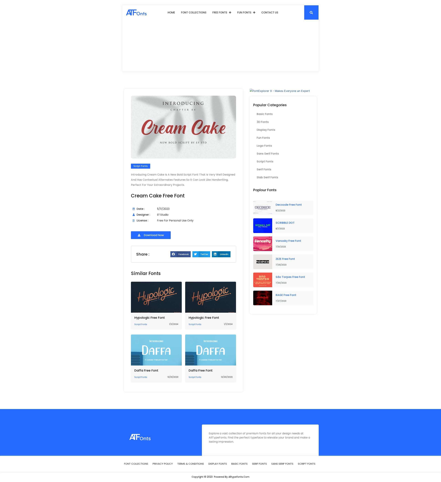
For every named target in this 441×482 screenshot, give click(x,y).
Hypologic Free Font (149, 317)
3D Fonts (263, 122)
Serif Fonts (264, 169)
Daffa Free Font (146, 370)
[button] (311, 12)
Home (171, 12)
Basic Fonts (265, 114)
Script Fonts (265, 161)
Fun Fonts (244, 12)
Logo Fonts (264, 146)
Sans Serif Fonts (268, 154)
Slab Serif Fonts (267, 177)
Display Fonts (266, 130)
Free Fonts (219, 12)
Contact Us (269, 12)
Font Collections (193, 12)
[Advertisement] (220, 46)
